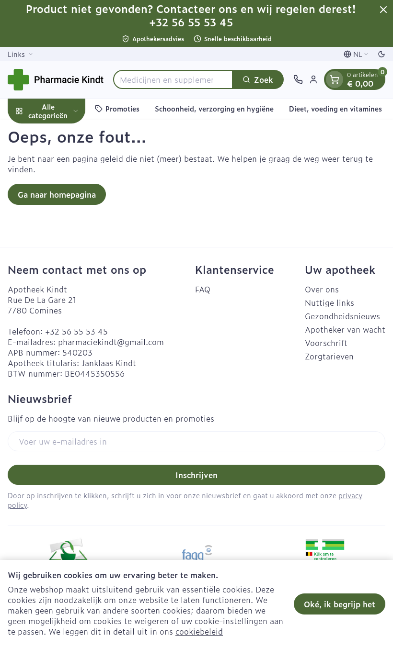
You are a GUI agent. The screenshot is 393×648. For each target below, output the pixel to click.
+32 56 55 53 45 (76, 331)
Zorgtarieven (329, 356)
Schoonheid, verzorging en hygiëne (214, 108)
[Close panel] (383, 9)
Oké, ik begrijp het (339, 604)
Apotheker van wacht (345, 329)
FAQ (202, 289)
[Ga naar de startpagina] (56, 79)
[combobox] (173, 79)
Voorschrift (326, 342)
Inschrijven (196, 474)
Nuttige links (329, 302)
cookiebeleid (199, 631)
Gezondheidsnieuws (342, 316)
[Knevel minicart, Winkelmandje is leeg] (334, 79)
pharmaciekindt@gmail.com (111, 341)
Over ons (322, 289)
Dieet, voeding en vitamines (335, 108)
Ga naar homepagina (57, 194)
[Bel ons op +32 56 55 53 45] (298, 79)
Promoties (122, 108)
